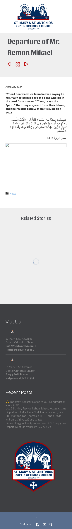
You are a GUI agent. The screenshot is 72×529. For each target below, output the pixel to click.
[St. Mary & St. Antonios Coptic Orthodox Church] (33, 16)
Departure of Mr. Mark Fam (21, 426)
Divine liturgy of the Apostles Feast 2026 (30, 423)
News (12, 193)
